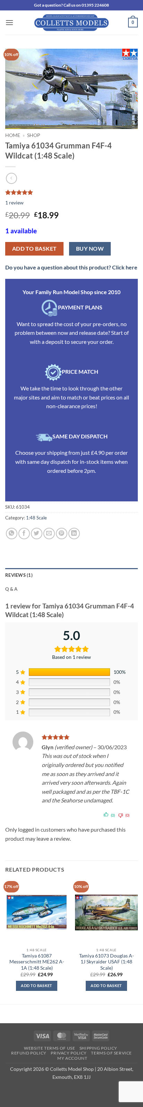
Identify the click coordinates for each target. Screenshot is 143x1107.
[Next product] (11, 178)
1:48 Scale (36, 517)
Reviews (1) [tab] (19, 575)
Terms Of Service (111, 1053)
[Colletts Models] (71, 22)
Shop (33, 135)
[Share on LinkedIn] (74, 533)
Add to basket (34, 248)
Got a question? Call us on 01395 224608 (71, 5)
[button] (9, 22)
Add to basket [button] (36, 985)
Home (12, 135)
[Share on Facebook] (24, 533)
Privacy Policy (69, 1053)
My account (72, 1058)
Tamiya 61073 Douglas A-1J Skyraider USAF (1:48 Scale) (106, 962)
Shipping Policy (98, 1048)
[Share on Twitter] (36, 533)
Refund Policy (29, 1053)
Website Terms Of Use (49, 1048)
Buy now (90, 248)
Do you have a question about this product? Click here (71, 267)
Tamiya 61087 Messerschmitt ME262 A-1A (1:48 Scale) (36, 962)
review (14, 202)
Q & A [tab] (11, 589)
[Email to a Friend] (49, 533)
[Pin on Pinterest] (61, 533)
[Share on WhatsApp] (11, 533)
